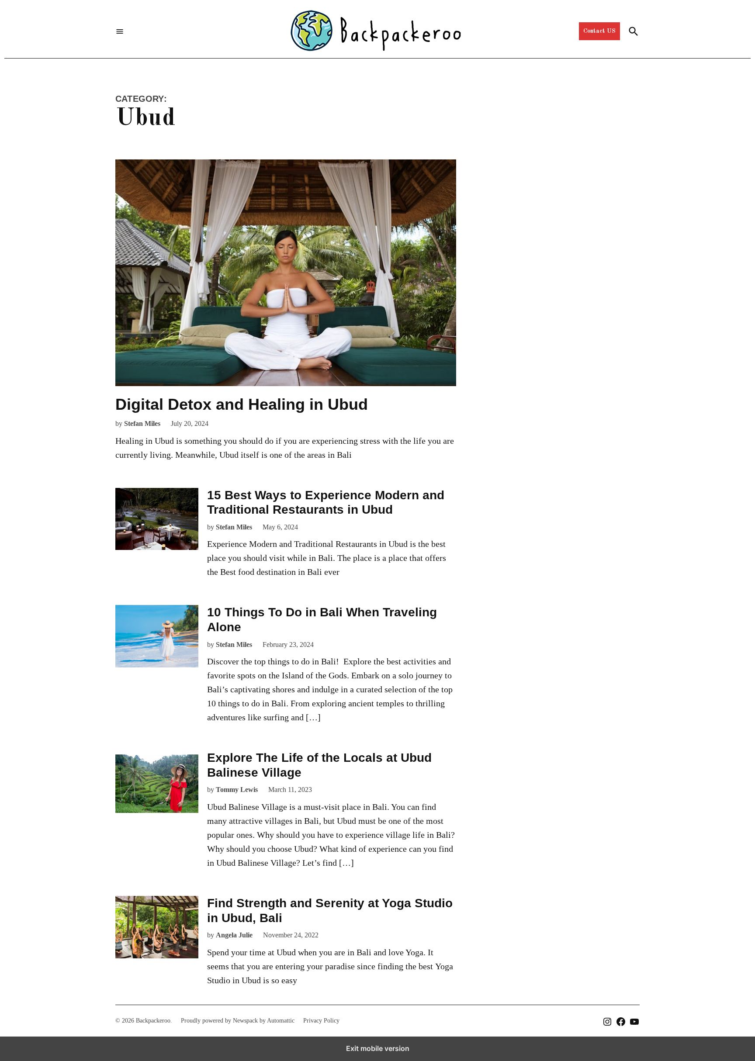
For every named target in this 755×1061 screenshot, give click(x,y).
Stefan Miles (142, 423)
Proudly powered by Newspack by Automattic (237, 1020)
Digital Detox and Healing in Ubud (241, 404)
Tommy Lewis (237, 789)
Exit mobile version (377, 1048)
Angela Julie (234, 935)
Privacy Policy (321, 1020)
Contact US (599, 31)
